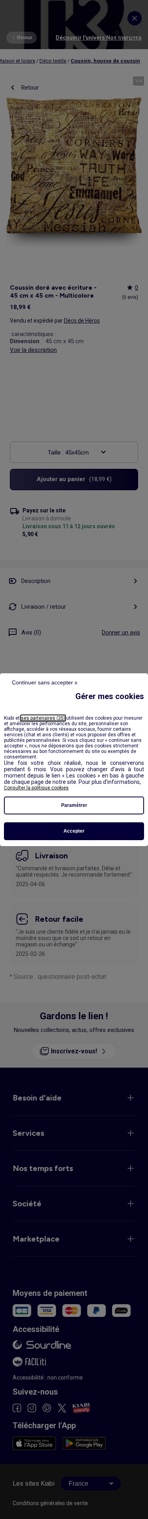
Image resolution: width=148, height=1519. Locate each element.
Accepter (74, 831)
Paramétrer (74, 805)
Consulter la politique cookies (36, 788)
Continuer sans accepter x (44, 682)
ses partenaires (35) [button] (43, 718)
